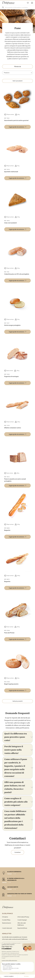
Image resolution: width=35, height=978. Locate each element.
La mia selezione (27, 2)
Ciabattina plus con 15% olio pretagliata (16, 274)
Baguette (7, 530)
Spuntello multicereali (11, 172)
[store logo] (8, 2)
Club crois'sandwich (10, 223)
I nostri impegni (22, 920)
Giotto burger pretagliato (12, 325)
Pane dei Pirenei (9, 633)
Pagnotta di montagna (11, 376)
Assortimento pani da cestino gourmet (16, 120)
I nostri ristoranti (7, 928)
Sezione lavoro (6, 923)
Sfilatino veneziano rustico (12, 428)
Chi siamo (5, 917)
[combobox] (17, 7)
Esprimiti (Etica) (22, 928)
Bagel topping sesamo (11, 684)
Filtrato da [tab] (17, 66)
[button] (17, 127)
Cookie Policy (6, 920)
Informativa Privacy (23, 917)
